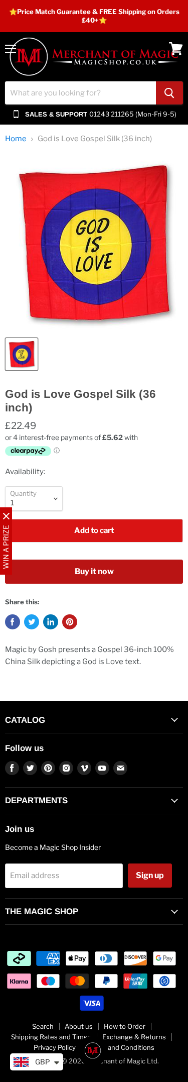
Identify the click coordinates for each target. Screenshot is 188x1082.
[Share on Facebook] (12, 621)
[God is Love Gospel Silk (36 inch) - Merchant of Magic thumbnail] (22, 354)
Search (43, 1026)
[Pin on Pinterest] (69, 621)
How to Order (124, 1026)
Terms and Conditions (120, 1047)
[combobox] (80, 92)
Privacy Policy (55, 1047)
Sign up (150, 875)
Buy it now (94, 571)
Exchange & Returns (134, 1037)
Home (16, 139)
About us (79, 1026)
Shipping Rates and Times (51, 1037)
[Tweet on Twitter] (31, 621)
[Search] (169, 92)
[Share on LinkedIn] (50, 621)
